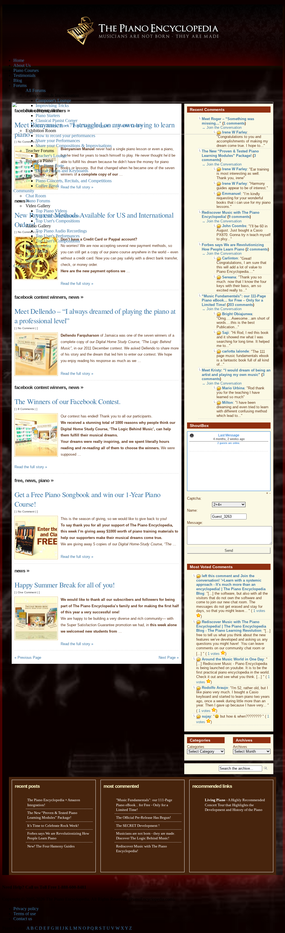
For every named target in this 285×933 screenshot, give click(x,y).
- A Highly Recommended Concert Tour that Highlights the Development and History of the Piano (235, 805)
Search (32, 256)
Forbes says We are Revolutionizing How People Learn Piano (233, 247)
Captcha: (194, 498)
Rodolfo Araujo (215, 688)
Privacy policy (26, 908)
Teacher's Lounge (51, 155)
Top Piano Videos (51, 210)
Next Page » (169, 657)
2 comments (257, 249)
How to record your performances (65, 135)
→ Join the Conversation (222, 164)
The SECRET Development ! (137, 825)
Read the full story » (77, 187)
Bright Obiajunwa (237, 314)
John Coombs (234, 226)
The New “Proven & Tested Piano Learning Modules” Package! (230, 153)
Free (18, 480)
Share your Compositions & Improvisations (74, 145)
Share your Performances (58, 140)
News (73, 297)
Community (23, 190)
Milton (227, 402)
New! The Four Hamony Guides (51, 846)
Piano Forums (38, 200)
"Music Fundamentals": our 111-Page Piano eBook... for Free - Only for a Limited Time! (144, 805)
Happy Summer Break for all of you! (64, 584)
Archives (240, 747)
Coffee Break (47, 185)
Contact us (22, 918)
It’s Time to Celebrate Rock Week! (53, 825)
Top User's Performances (58, 215)
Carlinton (230, 258)
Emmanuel (231, 194)
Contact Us (23, 266)
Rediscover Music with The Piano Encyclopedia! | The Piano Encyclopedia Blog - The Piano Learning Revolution (231, 626)
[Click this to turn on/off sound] (192, 435)
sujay (206, 716)
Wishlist (33, 261)
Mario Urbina (233, 388)
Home (18, 60)
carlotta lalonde (235, 351)
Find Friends (37, 251)
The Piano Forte (50, 165)
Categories (195, 747)
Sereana (229, 277)
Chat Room (36, 195)
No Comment (26, 141)
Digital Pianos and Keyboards (62, 170)
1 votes (214, 654)
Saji (225, 333)
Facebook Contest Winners (40, 297)
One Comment (27, 592)
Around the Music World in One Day (233, 659)
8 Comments (26, 408)
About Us (22, 65)
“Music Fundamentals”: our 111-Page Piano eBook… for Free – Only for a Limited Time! (234, 300)
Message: (195, 523)
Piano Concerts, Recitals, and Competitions (74, 180)
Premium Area (38, 246)
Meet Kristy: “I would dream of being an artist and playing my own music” (236, 372)
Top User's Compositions (58, 220)
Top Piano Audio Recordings (61, 231)
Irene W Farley (234, 169)
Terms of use (24, 913)
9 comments (239, 217)
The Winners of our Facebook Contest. (67, 401)
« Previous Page (27, 657)
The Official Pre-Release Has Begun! (143, 817)
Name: (192, 510)
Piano (44, 480)
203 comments (240, 305)
